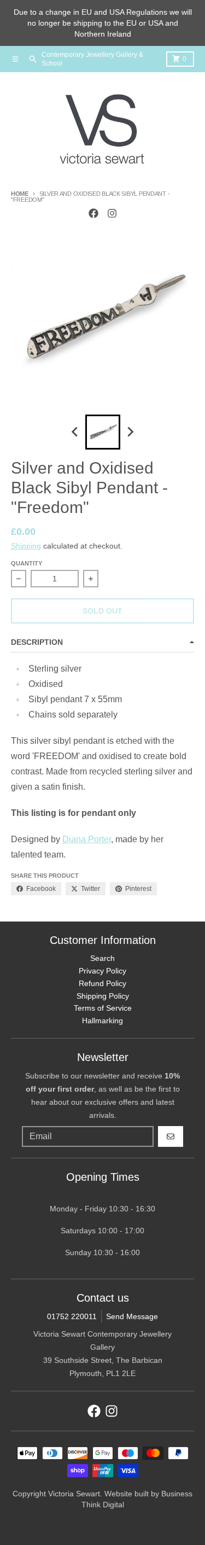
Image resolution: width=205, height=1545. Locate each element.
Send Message (132, 1316)
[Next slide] (130, 432)
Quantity (26, 563)
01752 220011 (72, 1316)
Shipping (26, 545)
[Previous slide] (75, 432)
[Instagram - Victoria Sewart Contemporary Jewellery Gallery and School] (112, 213)
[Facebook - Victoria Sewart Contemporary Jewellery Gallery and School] (93, 213)
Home (19, 193)
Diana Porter (86, 839)
